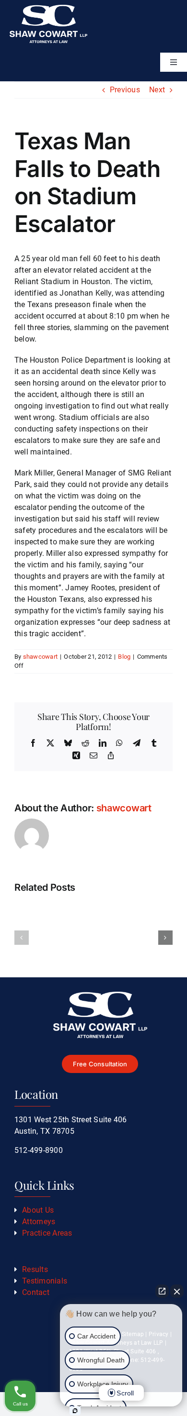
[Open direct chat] (162, 1291)
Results (35, 1269)
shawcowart (40, 656)
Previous (125, 89)
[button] (21, 937)
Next (157, 89)
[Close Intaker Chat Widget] (177, 1291)
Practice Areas (47, 1233)
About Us (38, 1210)
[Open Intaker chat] (75, 1410)
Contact (35, 1292)
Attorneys (38, 1221)
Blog (124, 656)
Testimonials (44, 1280)
